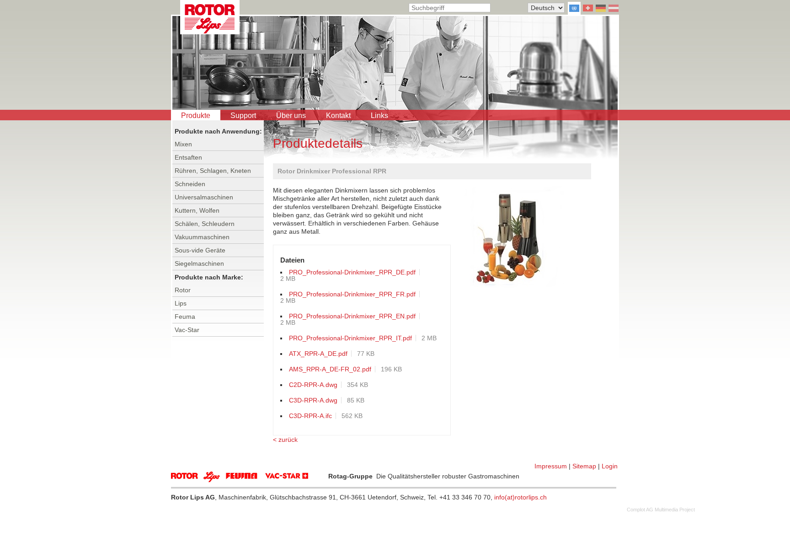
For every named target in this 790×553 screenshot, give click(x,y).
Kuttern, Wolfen (197, 210)
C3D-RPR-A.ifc (310, 415)
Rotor (183, 290)
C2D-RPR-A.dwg (313, 384)
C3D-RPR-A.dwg (313, 400)
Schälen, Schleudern (205, 223)
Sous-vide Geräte (200, 250)
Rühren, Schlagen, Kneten (213, 170)
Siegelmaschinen (199, 263)
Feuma (185, 316)
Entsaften (188, 157)
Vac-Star (187, 329)
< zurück (285, 439)
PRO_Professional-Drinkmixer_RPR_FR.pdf (352, 294)
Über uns (291, 115)
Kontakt (338, 115)
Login (610, 466)
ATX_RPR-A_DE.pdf (318, 353)
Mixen (183, 144)
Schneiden (190, 184)
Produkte (195, 115)
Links (379, 115)
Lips (181, 303)
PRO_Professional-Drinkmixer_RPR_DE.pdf (352, 272)
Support (243, 115)
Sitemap (584, 466)
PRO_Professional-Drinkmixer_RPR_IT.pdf (350, 338)
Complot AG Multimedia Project (661, 509)
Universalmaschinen (204, 197)
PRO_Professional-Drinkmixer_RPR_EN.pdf (352, 316)
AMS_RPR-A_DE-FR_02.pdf (330, 369)
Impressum (550, 466)
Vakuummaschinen (202, 237)
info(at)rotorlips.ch (520, 497)
